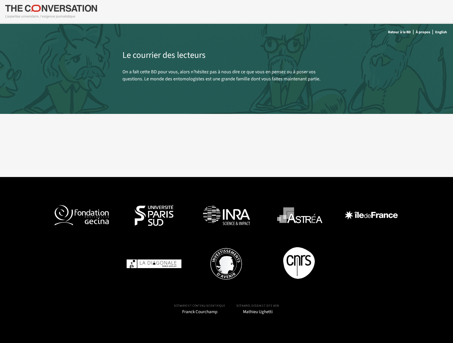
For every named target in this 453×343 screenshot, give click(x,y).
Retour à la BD (399, 32)
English (441, 32)
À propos (423, 32)
